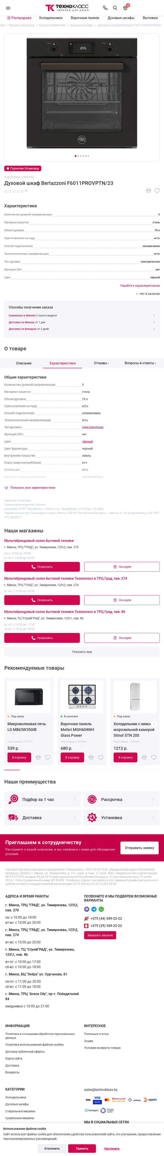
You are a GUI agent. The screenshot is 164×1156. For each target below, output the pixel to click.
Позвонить (45, 567)
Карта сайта (13, 1058)
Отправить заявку (139, 848)
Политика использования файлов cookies (34, 1044)
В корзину (19, 757)
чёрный (87, 441)
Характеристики (63, 363)
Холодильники (50, 18)
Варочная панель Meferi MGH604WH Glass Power (77, 730)
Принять (82, 1148)
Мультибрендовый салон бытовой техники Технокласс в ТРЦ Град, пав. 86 (64, 612)
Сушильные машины (19, 1118)
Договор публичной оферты (25, 1051)
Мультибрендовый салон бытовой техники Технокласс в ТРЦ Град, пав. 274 (65, 578)
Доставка (12, 1065)
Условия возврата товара (102, 1047)
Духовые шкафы (121, 18)
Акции (88, 1041)
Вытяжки (150, 18)
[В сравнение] (148, 190)
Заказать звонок (100, 935)
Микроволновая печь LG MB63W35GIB (26, 727)
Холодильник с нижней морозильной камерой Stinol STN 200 (134, 730)
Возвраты (12, 1072)
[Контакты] (105, 8)
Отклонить (52, 1148)
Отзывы (101, 363)
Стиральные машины (20, 1111)
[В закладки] (157, 190)
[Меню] (8, 8)
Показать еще (82, 651)
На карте (125, 567)
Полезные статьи (96, 1034)
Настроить (112, 1148)
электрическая (92, 427)
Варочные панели (85, 18)
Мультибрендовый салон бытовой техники (39, 541)
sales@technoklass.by (101, 1090)
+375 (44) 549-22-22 (106, 918)
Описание (23, 363)
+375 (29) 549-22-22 (106, 926)
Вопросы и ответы (140, 363)
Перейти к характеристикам (140, 285)
